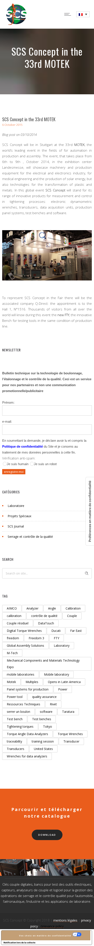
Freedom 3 (36, 638)
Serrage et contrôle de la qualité (30, 536)
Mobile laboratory (56, 674)
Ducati (56, 631)
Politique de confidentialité (22, 446)
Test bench (15, 719)
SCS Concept (55, 190)
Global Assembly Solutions (25, 645)
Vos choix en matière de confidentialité (45, 935)
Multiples (32, 682)
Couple (72, 616)
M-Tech (12, 653)
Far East (76, 631)
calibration (14, 616)
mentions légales (65, 920)
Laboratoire (16, 506)
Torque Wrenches (70, 734)
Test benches (41, 719)
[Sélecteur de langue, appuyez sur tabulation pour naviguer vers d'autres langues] (83, 14)
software (46, 712)
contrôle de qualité (44, 616)
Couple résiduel (17, 623)
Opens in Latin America (64, 682)
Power (62, 689)
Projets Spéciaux (19, 516)
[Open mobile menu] (68, 14)
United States (43, 749)
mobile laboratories (20, 674)
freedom (13, 638)
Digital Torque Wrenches (24, 631)
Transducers (15, 749)
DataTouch (46, 623)
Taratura (68, 712)
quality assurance (44, 697)
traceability (14, 741)
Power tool (15, 697)
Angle (52, 608)
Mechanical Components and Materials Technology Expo (43, 663)
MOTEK (79, 144)
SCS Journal (16, 526)
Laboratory (62, 645)
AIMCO (12, 608)
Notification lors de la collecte (19, 942)
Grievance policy (52, 926)
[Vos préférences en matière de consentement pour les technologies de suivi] (90, 511)
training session (43, 741)
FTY (56, 638)
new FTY (63, 315)
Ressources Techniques (23, 704)
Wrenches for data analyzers (27, 756)
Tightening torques (20, 726)
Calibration (73, 608)
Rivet (53, 704)
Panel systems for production (28, 689)
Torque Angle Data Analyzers (27, 734)
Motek (11, 682)
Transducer (71, 741)
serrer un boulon (18, 712)
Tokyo (47, 726)
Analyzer (32, 608)
